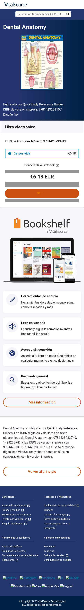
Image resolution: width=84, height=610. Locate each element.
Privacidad (49, 546)
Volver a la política (12, 546)
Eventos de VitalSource (15, 519)
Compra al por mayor (55, 514)
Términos (49, 551)
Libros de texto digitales (57, 519)
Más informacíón (42, 402)
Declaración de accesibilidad (60, 505)
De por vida (44, 153)
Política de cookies (54, 555)
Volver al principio (42, 471)
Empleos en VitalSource (15, 514)
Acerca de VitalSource (14, 505)
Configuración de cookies (57, 560)
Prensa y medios (11, 510)
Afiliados (48, 510)
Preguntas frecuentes (14, 551)
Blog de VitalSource (13, 523)
